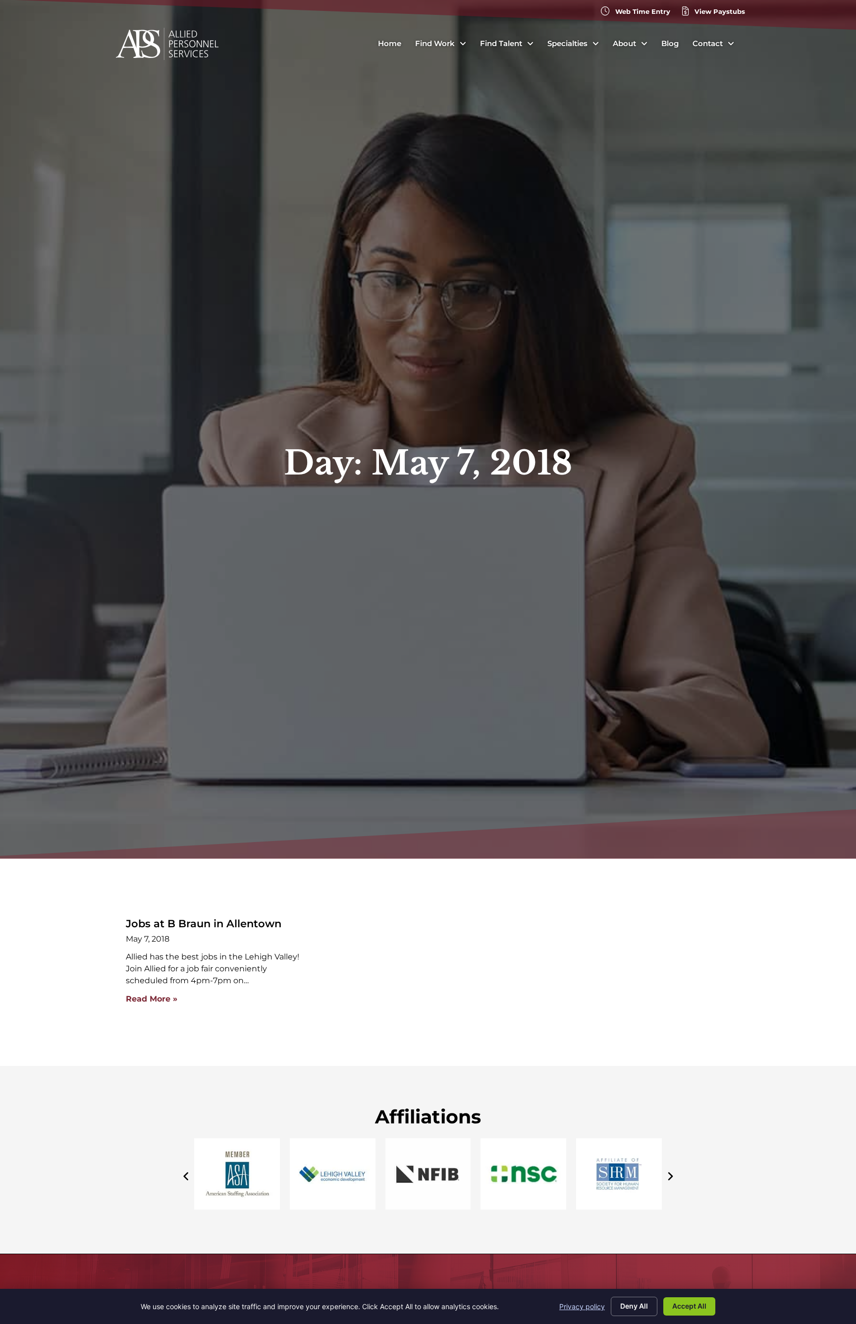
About (624, 43)
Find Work (435, 43)
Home (389, 43)
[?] (523, 1206)
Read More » (151, 999)
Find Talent (501, 43)
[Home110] (332, 1206)
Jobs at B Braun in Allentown (203, 923)
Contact (708, 43)
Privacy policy (582, 1306)
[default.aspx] (619, 1206)
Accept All (689, 1306)
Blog (670, 43)
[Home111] (428, 1206)
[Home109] (237, 1206)
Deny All (634, 1306)
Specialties (567, 43)
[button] (670, 1176)
